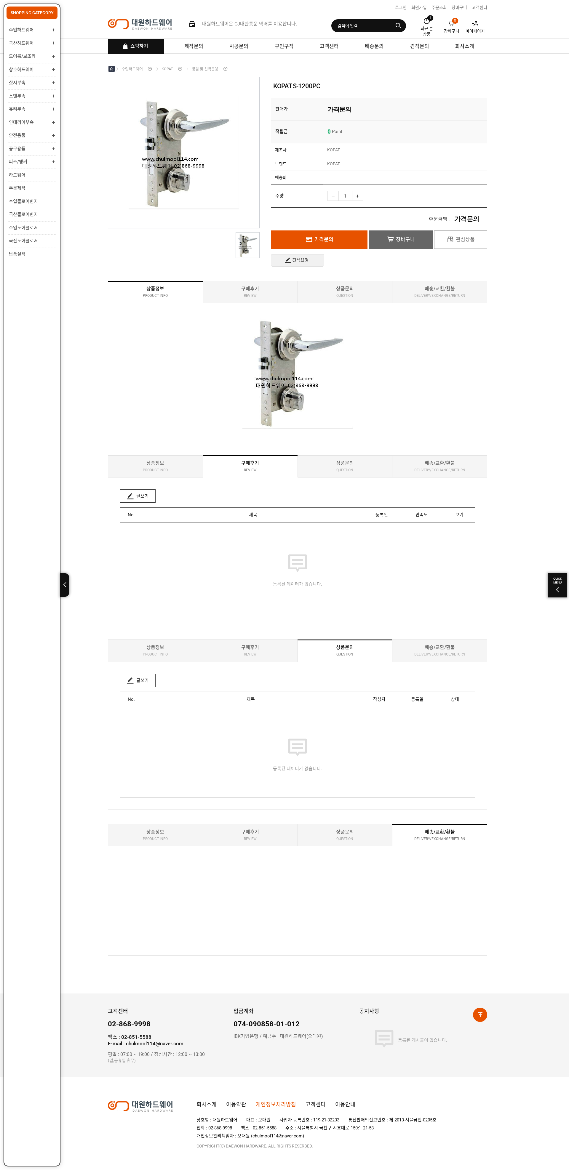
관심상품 (465, 239)
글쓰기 (142, 496)
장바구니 (405, 239)
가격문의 (323, 239)
